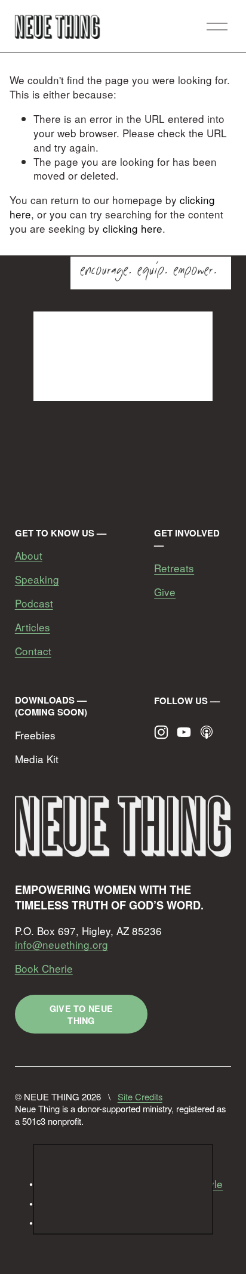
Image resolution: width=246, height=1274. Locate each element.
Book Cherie (44, 968)
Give (165, 592)
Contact (33, 651)
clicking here (132, 228)
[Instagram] (161, 732)
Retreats (174, 568)
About (28, 555)
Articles (32, 627)
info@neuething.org (61, 944)
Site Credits (140, 1097)
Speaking (37, 579)
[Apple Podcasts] (206, 732)
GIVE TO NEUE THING (81, 1014)
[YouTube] (184, 732)
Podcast (34, 603)
